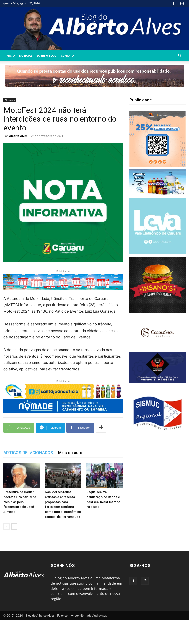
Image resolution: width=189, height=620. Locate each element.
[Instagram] (182, 3)
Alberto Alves (18, 136)
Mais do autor (71, 452)
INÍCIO (10, 55)
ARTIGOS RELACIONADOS (28, 452)
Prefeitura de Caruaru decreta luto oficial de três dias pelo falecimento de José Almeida (19, 502)
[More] (101, 428)
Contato (67, 55)
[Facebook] (173, 3)
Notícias (25, 55)
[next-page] (14, 526)
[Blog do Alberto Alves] (94, 28)
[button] (180, 55)
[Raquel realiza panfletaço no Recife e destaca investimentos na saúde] (104, 475)
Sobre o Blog (46, 55)
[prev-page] (6, 526)
